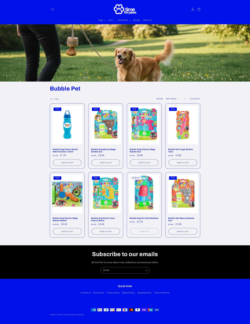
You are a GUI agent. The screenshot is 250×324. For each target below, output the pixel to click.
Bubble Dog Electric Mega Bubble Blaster (65, 219)
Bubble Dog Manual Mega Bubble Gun (103, 150)
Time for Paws (62, 314)
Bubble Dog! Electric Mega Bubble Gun (142, 150)
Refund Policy (128, 293)
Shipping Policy (145, 293)
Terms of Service (161, 293)
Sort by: (160, 99)
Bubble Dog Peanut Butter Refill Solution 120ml (65, 150)
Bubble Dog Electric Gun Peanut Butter (103, 219)
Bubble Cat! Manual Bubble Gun (181, 219)
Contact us (85, 293)
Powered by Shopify (76, 314)
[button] (53, 9)
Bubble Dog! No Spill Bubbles (144, 218)
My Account (98, 293)
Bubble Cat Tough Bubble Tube (180, 150)
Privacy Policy (113, 293)
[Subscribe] (146, 270)
